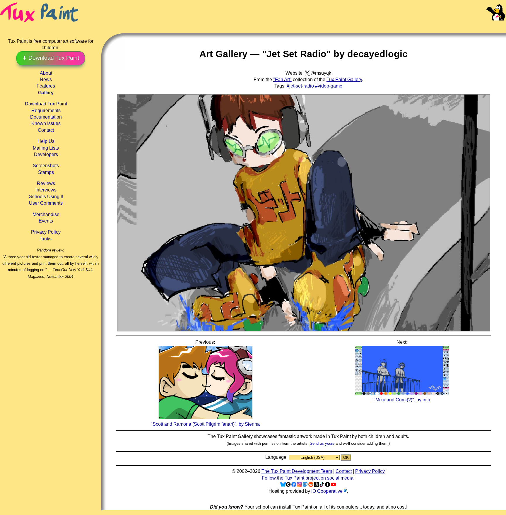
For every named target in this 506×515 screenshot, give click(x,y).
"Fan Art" (282, 79)
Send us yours (322, 443)
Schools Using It (46, 196)
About (46, 73)
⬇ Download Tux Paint (50, 58)
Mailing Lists (46, 148)
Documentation (46, 116)
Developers (46, 154)
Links (46, 238)
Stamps (46, 172)
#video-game (328, 85)
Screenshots (46, 165)
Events (46, 220)
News (46, 79)
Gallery (46, 92)
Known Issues (46, 123)
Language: (277, 457)
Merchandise (46, 214)
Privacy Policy (46, 232)
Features (46, 85)
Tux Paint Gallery (344, 79)
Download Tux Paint (46, 103)
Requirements (46, 110)
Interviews (46, 189)
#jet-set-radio (300, 85)
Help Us (45, 141)
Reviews (46, 183)
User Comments (46, 203)
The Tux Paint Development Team (296, 471)
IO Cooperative (327, 491)
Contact (46, 130)
